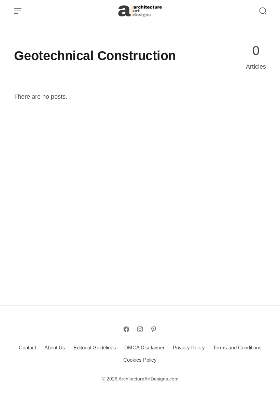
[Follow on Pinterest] (154, 329)
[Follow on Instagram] (140, 329)
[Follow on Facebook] (126, 329)
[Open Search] (263, 11)
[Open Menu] (18, 11)
